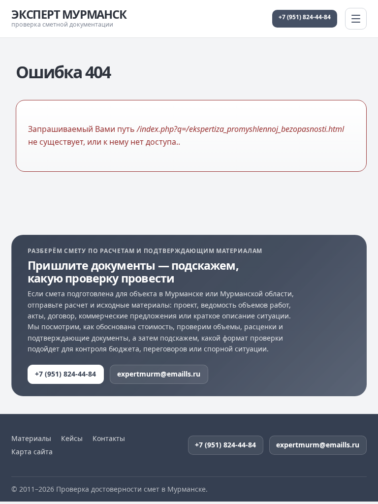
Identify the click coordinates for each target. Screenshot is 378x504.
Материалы (31, 438)
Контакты (109, 438)
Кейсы (72, 438)
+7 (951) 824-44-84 (305, 17)
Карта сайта (32, 451)
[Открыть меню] (356, 19)
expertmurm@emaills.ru (158, 373)
